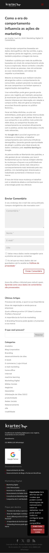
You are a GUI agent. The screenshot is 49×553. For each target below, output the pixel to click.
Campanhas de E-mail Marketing (17, 499)
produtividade (11, 398)
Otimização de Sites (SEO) (16, 394)
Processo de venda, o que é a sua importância (24, 302)
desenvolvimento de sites (16, 356)
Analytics (9, 346)
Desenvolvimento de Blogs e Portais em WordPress (23, 473)
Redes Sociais (11, 401)
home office (10, 370)
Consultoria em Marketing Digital (17, 496)
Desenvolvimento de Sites (15, 470)
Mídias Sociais (11, 384)
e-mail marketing (12, 367)
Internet (8, 374)
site (6, 408)
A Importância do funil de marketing (20, 317)
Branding (9, 353)
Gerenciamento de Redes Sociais (17, 493)
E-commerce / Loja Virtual (16, 363)
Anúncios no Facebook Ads (15, 491)
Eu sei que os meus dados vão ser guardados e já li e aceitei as (22, 263)
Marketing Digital (34, 38)
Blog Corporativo (12, 350)
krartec (11, 38)
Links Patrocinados (12, 488)
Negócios (9, 388)
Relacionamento (12, 405)
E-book (8, 360)
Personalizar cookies (37, 531)
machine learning (12, 377)
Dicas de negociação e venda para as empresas (22, 514)
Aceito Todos (37, 526)
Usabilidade (10, 412)
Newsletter (9, 391)
